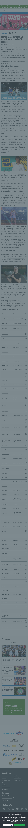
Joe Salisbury (15, 197)
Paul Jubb (21, 174)
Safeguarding (5, 775)
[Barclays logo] (8, 733)
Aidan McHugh (5, 454)
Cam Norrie (4, 118)
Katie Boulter (5, 393)
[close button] (26, 6)
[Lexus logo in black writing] (14, 739)
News (4, 10)
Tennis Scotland (6, 787)
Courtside (4, 800)
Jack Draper (12, 141)
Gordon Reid (4, 106)
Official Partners (6, 780)
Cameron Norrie (5, 468)
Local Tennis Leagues (7, 798)
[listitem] (6, 746)
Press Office (17, 778)
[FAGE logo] (19, 733)
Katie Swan (4, 486)
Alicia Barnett (9, 228)
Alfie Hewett (17, 104)
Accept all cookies (19, 825)
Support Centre (18, 780)
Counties (4, 784)
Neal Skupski (5, 318)
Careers (4, 778)
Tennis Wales (5, 789)
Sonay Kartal (4, 285)
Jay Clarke (23, 177)
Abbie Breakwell (6, 594)
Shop (3, 782)
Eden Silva (19, 294)
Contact (16, 775)
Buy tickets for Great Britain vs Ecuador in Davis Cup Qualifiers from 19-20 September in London (13, 6)
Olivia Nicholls (19, 228)
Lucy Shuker (4, 305)
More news (13, 642)
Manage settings (8, 825)
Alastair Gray (5, 347)
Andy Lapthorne (8, 109)
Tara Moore (16, 226)
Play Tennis (4, 795)
